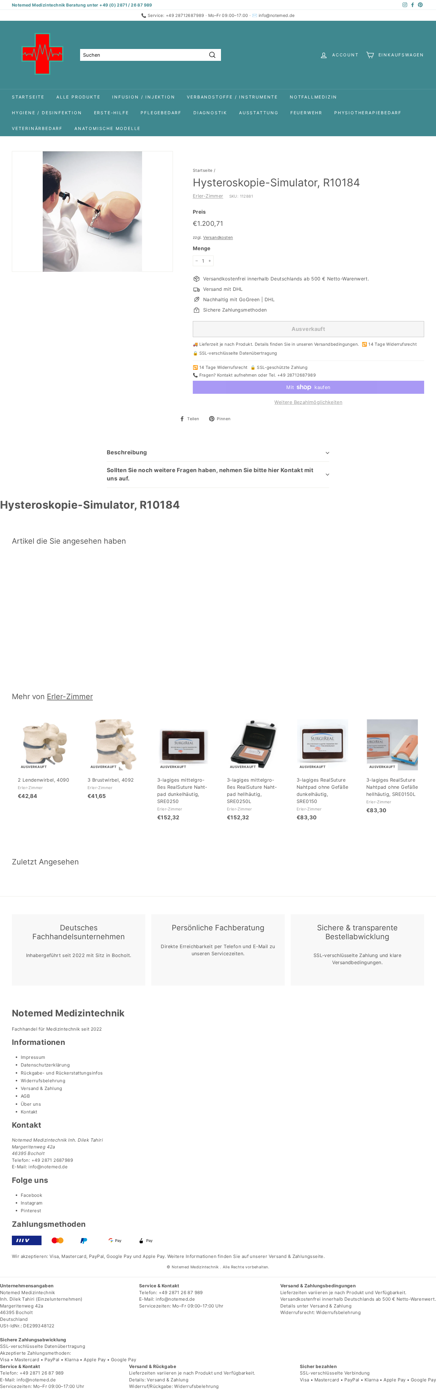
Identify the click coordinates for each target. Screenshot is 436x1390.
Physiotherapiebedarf (368, 112)
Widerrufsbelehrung (43, 1080)
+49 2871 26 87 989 (181, 1292)
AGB (25, 1096)
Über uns (31, 1104)
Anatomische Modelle (107, 128)
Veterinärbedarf (37, 128)
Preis (199, 212)
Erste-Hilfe (111, 112)
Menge (202, 248)
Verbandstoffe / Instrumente (232, 96)
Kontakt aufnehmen (237, 374)
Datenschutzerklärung (45, 1065)
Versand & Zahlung (41, 1088)
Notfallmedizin (313, 96)
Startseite (28, 96)
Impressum (33, 1057)
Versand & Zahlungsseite (296, 1256)
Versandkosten (218, 237)
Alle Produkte (78, 96)
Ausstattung (259, 112)
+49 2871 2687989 (52, 1160)
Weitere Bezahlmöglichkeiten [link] (308, 402)
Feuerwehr (306, 112)
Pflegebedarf (161, 112)
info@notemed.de (277, 15)
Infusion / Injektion (143, 96)
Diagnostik (210, 112)
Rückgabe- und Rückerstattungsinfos (62, 1073)
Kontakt (29, 1112)
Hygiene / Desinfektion (47, 112)
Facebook (31, 1195)
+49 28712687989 (185, 15)
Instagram (32, 1203)
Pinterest (31, 1210)
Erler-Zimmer (208, 196)
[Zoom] (92, 211)
